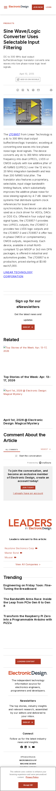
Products (8, 23)
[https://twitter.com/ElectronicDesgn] (29, 747)
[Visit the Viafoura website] (45, 463)
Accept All (28, 785)
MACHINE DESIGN (28, 764)
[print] (51, 90)
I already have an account (28, 493)
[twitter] (28, 90)
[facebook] (17, 90)
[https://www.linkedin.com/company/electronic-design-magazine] (25, 747)
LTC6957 (14, 134)
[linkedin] (22, 90)
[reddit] (33, 90)
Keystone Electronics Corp (19, 548)
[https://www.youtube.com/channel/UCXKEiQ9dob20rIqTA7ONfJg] (33, 747)
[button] (5, 7)
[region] (28, 456)
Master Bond (12, 552)
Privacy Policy (32, 777)
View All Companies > (28, 564)
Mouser (9, 557)
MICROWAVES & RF (28, 760)
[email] (38, 90)
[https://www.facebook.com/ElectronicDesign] (21, 747)
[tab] (11, 449)
